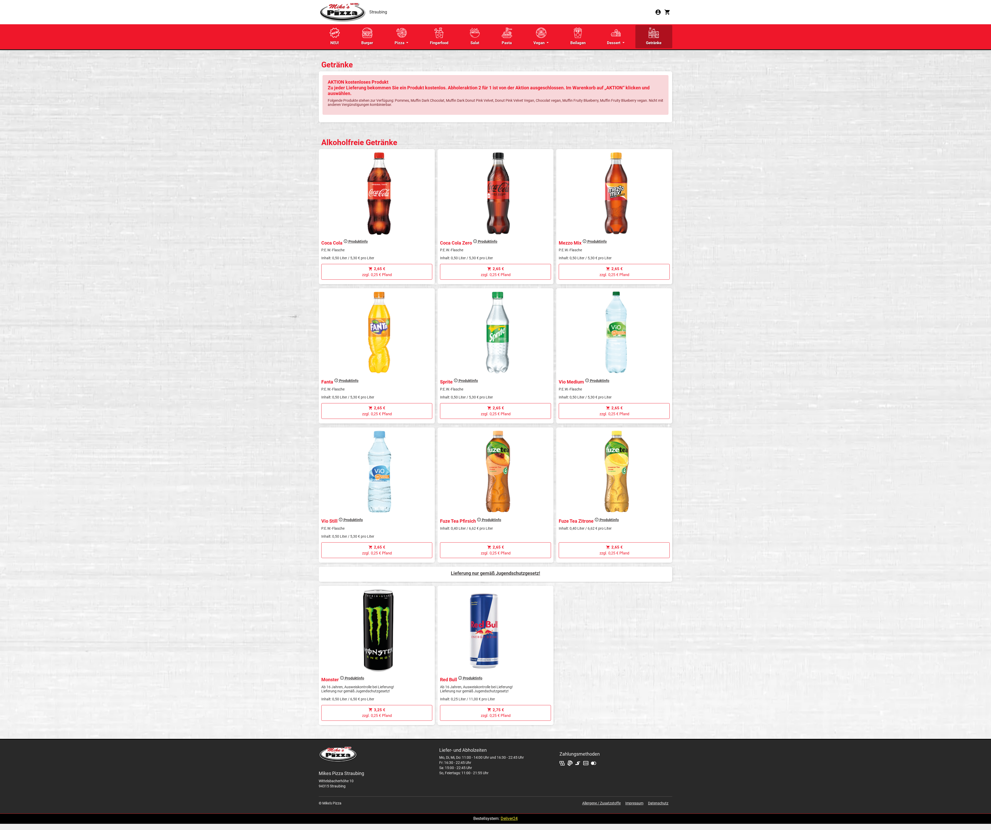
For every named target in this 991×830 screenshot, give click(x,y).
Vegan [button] (539, 43)
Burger (367, 43)
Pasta (507, 43)
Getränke (653, 43)
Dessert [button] (614, 43)
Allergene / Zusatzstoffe (601, 803)
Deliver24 (509, 818)
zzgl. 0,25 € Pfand (377, 272)
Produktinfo (358, 241)
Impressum (634, 803)
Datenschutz (658, 803)
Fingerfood (439, 43)
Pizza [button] (400, 43)
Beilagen (578, 43)
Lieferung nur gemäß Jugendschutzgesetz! (495, 573)
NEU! (334, 43)
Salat (474, 43)
